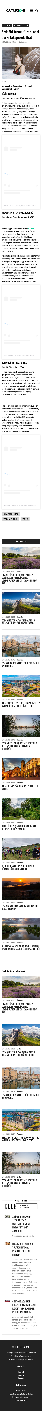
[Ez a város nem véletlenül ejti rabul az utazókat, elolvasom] (21, 646)
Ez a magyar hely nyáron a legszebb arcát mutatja (20, 907)
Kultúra (21, 1375)
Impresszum (21, 1391)
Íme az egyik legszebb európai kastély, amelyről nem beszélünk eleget (21, 704)
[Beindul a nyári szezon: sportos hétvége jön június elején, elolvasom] (21, 849)
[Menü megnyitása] (31, 10)
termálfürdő (10, 519)
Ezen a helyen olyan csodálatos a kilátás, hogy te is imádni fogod (18, 622)
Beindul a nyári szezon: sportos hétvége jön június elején (18, 867)
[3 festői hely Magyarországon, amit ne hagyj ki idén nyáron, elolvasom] (21, 809)
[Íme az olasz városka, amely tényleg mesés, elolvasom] (21, 769)
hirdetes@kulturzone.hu (24, 1359)
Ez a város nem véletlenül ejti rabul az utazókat (20, 664)
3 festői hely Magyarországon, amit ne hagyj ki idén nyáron (20, 827)
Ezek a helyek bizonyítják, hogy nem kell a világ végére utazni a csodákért (19, 746)
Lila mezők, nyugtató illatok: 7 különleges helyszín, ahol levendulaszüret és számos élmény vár (19, 579)
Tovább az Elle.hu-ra (24, 1206)
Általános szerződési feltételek (21, 1394)
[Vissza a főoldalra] (16, 10)
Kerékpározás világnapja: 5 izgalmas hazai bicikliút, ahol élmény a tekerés (21, 947)
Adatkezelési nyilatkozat (21, 1397)
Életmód (7, 25)
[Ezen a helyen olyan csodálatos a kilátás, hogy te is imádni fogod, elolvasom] (21, 603)
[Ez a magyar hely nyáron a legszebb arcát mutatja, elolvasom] (21, 889)
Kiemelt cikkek (21, 25)
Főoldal (21, 1372)
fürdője (31, 228)
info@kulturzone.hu (23, 1356)
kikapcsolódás (11, 514)
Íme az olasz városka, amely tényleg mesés (20, 787)
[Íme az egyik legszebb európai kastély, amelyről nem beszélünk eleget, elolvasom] (21, 686)
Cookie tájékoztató (21, 1400)
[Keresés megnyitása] (36, 10)
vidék (25, 519)
